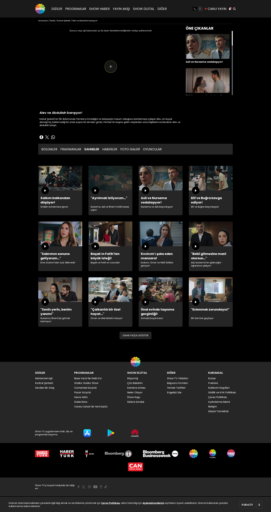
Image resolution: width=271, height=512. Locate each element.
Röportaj (132, 378)
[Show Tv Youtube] (95, 486)
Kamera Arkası (136, 388)
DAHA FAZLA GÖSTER (135, 335)
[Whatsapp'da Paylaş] (53, 137)
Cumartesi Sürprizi (85, 388)
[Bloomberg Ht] (118, 453)
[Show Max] (231, 453)
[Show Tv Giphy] (101, 486)
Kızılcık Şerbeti (44, 383)
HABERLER (109, 149)
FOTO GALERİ (130, 149)
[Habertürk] (42, 453)
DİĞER (162, 9)
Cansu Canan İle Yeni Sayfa (90, 406)
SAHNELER (91, 149)
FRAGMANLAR (70, 149)
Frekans (213, 383)
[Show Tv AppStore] (87, 433)
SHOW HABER (99, 9)
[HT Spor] (89, 453)
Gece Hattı (81, 397)
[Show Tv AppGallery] (134, 433)
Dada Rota (80, 402)
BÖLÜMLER (49, 149)
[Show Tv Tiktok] (105, 486)
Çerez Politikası (110, 503)
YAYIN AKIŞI (121, 9)
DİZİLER (56, 9)
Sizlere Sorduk (135, 402)
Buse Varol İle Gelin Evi (87, 378)
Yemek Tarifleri (176, 388)
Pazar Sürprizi (82, 392)
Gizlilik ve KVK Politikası (222, 392)
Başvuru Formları (177, 383)
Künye (212, 378)
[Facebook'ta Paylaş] (41, 137)
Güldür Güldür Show (86, 383)
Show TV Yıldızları (177, 378)
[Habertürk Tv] (67, 453)
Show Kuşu (133, 397)
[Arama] (234, 8)
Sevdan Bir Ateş (44, 388)
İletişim (212, 406)
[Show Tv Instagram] (89, 486)
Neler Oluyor (135, 392)
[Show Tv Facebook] (78, 486)
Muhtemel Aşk (44, 378)
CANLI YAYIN (217, 9)
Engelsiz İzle (174, 392)
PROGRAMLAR (75, 9)
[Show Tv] (40, 9)
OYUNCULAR (152, 149)
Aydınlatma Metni (153, 503)
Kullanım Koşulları (219, 388)
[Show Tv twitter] (83, 486)
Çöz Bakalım (135, 383)
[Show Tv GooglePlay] (111, 433)
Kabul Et (247, 505)
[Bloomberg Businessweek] (160, 453)
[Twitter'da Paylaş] (47, 137)
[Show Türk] (212, 453)
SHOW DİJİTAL (143, 9)
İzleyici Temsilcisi (218, 411)
